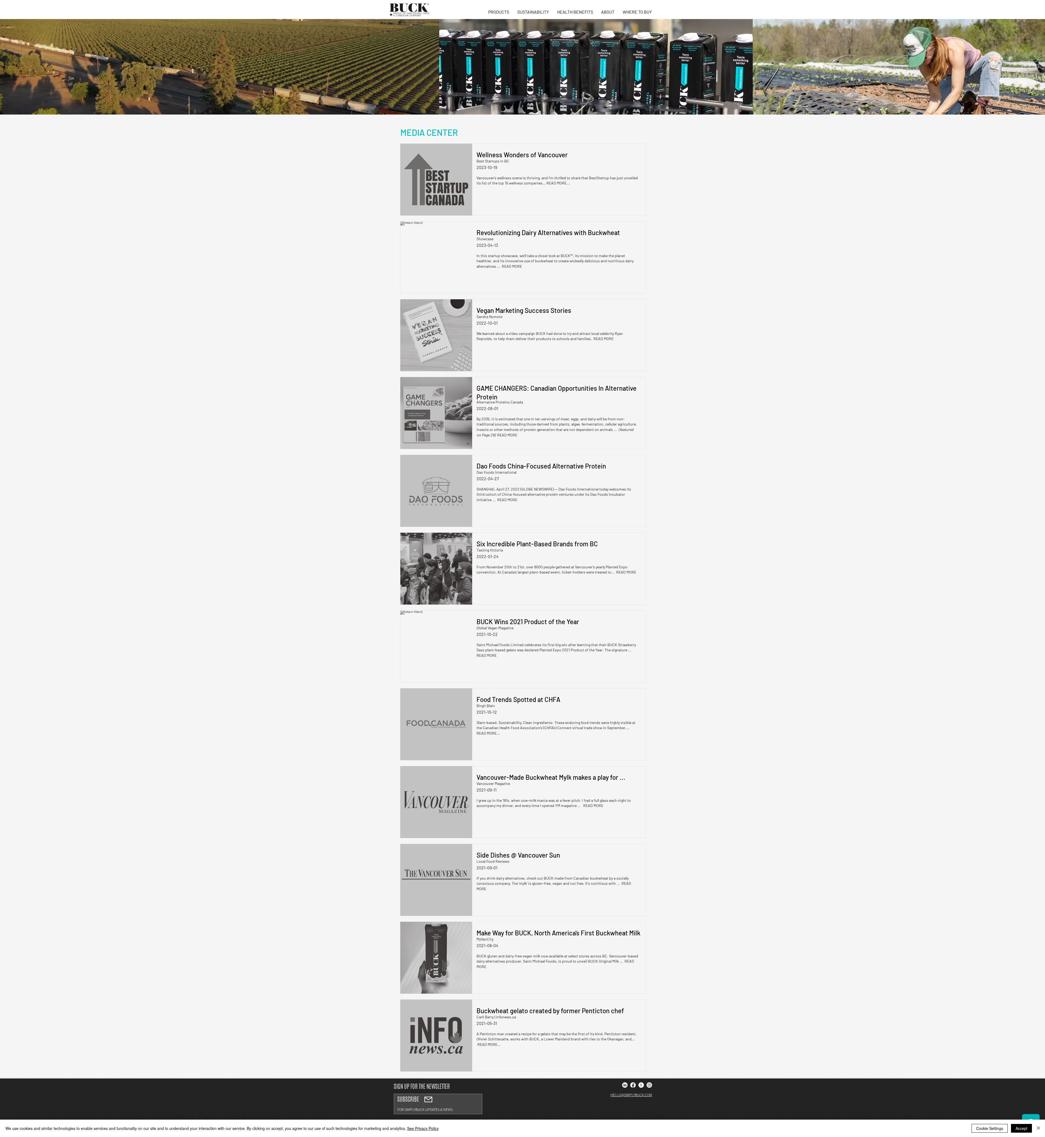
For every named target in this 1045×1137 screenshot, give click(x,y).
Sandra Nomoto (490, 316)
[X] (641, 1085)
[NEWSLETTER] (428, 1099)
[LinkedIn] (625, 1085)
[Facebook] (633, 1085)
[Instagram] (649, 1085)
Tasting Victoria (490, 550)
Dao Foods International (497, 472)
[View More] (438, 1104)
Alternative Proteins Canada (500, 402)
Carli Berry (485, 1017)
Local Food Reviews (493, 861)
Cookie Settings (989, 1128)
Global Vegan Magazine (495, 627)
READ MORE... (558, 183)
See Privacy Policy (423, 1128)
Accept (1021, 1128)
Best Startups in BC (493, 161)
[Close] (1038, 1128)
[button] (498, 12)
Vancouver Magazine (493, 783)
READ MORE (512, 266)
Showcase (485, 238)
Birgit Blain (486, 705)
